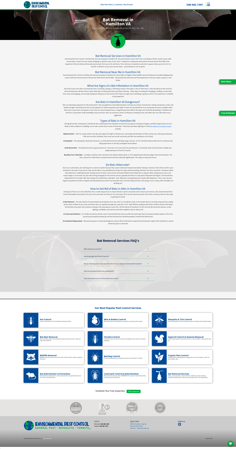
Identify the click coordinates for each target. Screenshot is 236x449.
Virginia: (101, 426)
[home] (37, 4)
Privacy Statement (47, 438)
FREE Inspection (133, 391)
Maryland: (101, 424)
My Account (128, 4)
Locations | (118, 4)
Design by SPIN (209, 438)
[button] (209, 4)
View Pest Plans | (107, 4)
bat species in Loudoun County (160, 126)
